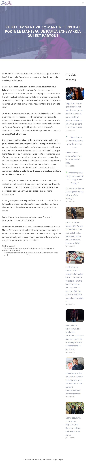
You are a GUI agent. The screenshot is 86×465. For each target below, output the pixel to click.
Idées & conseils (10, 246)
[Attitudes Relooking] (6, 3)
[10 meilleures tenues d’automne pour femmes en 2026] (75, 147)
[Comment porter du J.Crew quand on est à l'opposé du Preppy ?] (75, 183)
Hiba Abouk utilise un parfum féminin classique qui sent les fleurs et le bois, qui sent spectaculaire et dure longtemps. (74, 383)
